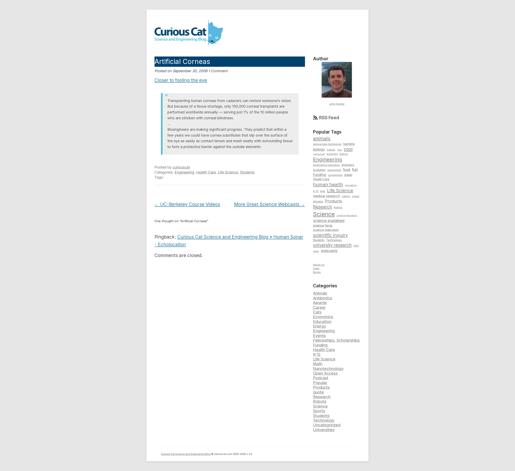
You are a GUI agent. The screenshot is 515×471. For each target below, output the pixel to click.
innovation (351, 185)
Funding (319, 175)
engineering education (326, 165)
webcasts (329, 250)
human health (328, 184)
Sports (319, 410)
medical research (326, 196)
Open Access (325, 373)
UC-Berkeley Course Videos (187, 204)
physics (318, 201)
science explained (328, 220)
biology (319, 149)
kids (322, 191)
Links (316, 268)
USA (356, 245)
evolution (319, 170)
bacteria (349, 144)
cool (348, 149)
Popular (320, 382)
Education (322, 321)
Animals (320, 293)
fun (355, 169)
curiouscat (181, 167)
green (348, 175)
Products (333, 201)
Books (317, 272)
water (316, 251)
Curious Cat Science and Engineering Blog (186, 454)
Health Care (206, 172)
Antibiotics (322, 298)
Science (324, 214)
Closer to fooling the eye (180, 80)
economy (332, 153)
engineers (348, 165)
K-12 (315, 191)
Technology (334, 240)
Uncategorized (326, 425)
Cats (339, 149)
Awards (320, 302)
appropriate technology (327, 144)
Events (319, 335)
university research (332, 245)
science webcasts (326, 230)
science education (347, 215)
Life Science (228, 172)
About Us (318, 264)
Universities (324, 429)
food (346, 170)
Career (331, 149)
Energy (344, 153)
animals (321, 138)
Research (322, 206)
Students (247, 172)
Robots (338, 207)
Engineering (184, 172)
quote (318, 392)
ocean (355, 196)
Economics (323, 316)
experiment (334, 170)
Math (317, 363)
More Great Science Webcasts (269, 204)
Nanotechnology (328, 368)
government (335, 175)
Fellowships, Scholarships (336, 340)
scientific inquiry (330, 235)
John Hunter (337, 103)
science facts (322, 225)
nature (346, 196)
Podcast (320, 377)
